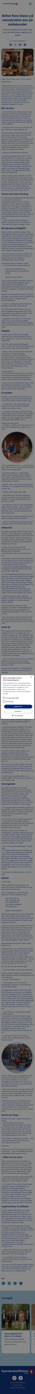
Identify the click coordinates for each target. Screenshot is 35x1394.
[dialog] (17, 697)
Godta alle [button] (18, 706)
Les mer (5, 694)
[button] (17, 716)
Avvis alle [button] (18, 711)
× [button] (31, 677)
